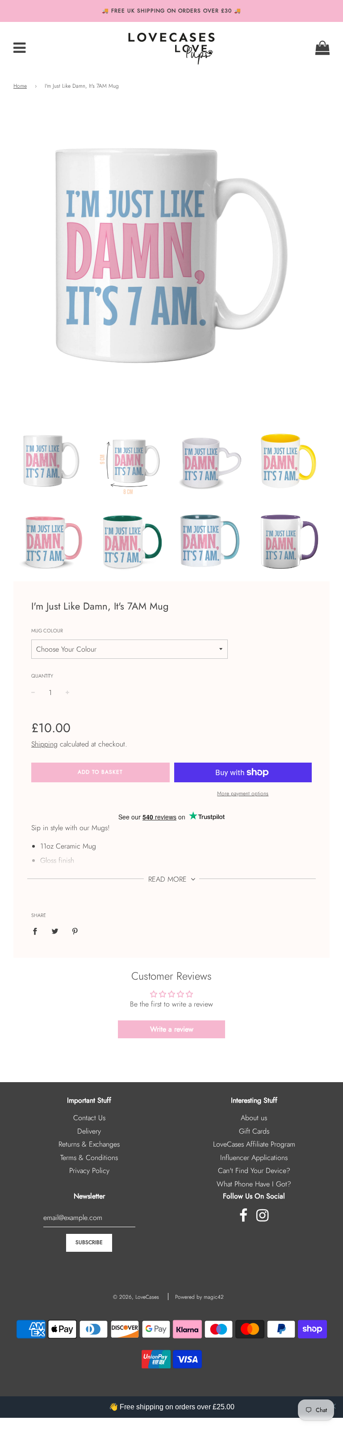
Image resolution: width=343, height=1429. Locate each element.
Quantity (42, 675)
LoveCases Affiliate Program (254, 1144)
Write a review (171, 1029)
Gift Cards (254, 1131)
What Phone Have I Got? (254, 1184)
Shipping (44, 744)
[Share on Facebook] (37, 930)
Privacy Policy (89, 1170)
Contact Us (89, 1118)
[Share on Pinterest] (75, 930)
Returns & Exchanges (89, 1144)
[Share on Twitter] (55, 930)
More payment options (242, 793)
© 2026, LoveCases (136, 1297)
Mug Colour (47, 630)
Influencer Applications (254, 1157)
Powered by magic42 (199, 1297)
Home (20, 86)
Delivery (89, 1131)
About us (254, 1118)
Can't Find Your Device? (254, 1170)
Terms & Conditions (89, 1157)
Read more (168, 879)
